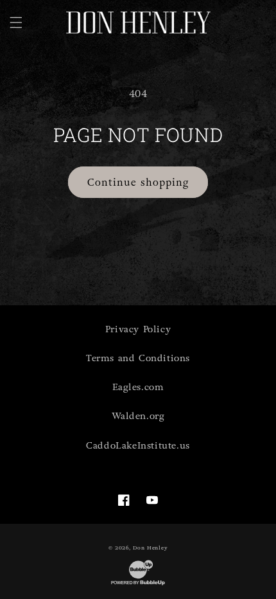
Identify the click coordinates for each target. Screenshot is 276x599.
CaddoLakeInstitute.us (138, 445)
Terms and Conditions (138, 358)
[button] (16, 22)
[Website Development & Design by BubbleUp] (138, 585)
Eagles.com (138, 387)
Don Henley (150, 547)
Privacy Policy (138, 329)
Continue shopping (138, 182)
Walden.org (138, 416)
